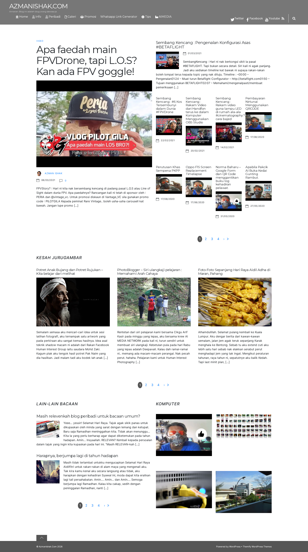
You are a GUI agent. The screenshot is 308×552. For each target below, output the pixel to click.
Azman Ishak (53, 173)
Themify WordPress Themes (257, 546)
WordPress (234, 546)
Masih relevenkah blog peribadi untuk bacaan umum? (88, 416)
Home (23, 16)
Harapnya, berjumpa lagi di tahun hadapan (77, 455)
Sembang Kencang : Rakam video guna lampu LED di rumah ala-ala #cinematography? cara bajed (230, 108)
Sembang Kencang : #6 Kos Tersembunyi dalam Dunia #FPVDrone (169, 105)
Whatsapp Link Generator (118, 16)
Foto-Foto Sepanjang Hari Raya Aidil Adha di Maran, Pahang (234, 272)
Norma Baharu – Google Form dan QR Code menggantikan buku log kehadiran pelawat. (228, 177)
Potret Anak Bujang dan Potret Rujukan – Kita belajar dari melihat (69, 272)
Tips (147, 16)
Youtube (274, 18)
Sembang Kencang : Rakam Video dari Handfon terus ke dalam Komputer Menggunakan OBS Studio (197, 110)
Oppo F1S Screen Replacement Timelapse (198, 170)
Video (39, 41)
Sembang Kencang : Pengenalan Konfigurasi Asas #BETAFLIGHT (203, 45)
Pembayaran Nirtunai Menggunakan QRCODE (256, 103)
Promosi (90, 16)
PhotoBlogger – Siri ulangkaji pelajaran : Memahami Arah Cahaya (149, 272)
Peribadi (54, 16)
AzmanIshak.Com (48, 546)
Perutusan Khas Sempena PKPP (168, 168)
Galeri (71, 16)
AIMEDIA (164, 16)
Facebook (256, 18)
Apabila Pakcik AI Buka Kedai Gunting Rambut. (256, 172)
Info (38, 16)
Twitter (238, 18)
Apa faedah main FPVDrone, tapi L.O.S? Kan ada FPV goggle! (86, 60)
